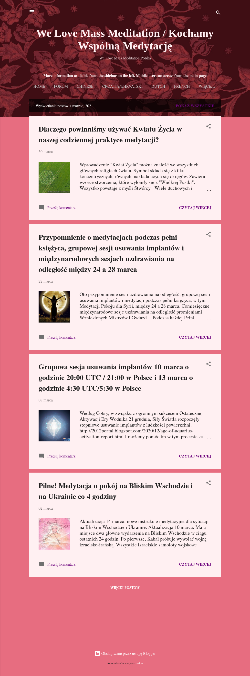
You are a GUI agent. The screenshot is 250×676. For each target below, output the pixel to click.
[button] (208, 127)
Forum (61, 86)
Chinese (85, 86)
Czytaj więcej (195, 207)
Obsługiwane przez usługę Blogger (128, 653)
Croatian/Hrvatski (122, 86)
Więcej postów (125, 587)
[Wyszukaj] (218, 13)
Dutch (158, 86)
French (182, 86)
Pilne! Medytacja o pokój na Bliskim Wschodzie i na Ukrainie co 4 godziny (116, 490)
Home (39, 86)
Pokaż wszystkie (195, 105)
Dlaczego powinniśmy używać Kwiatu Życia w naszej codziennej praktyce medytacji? (110, 134)
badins (139, 663)
